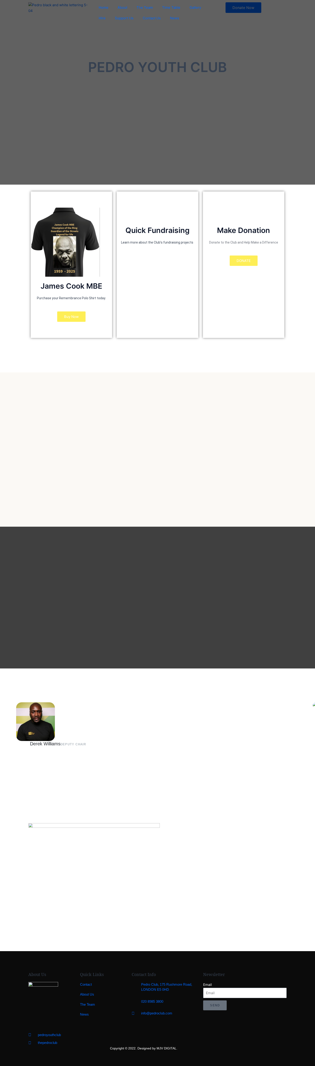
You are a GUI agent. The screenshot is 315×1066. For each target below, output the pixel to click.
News (174, 18)
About (122, 7)
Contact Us (152, 18)
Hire (102, 18)
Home (103, 7)
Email (207, 984)
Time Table (171, 7)
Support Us (124, 18)
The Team (145, 7)
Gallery (195, 7)
